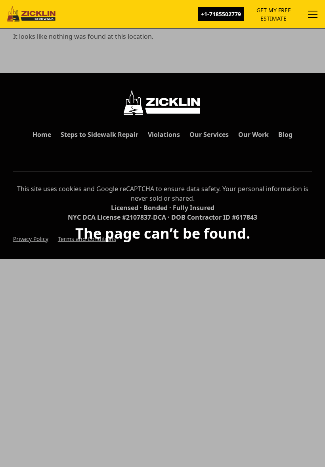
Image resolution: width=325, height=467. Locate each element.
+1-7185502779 (221, 14)
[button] (311, 14)
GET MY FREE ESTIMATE (273, 14)
